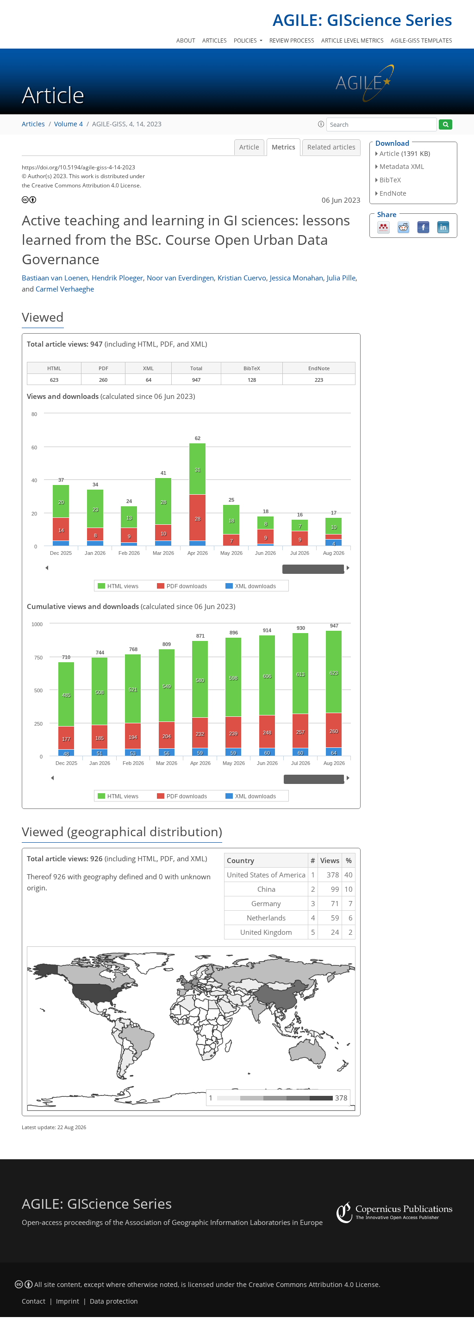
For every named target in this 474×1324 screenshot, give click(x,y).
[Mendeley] (383, 226)
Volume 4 (68, 124)
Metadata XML (402, 166)
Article (249, 147)
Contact (33, 1301)
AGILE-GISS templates (421, 40)
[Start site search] (445, 124)
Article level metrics (352, 40)
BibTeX (390, 179)
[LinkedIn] (443, 226)
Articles (214, 40)
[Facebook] (423, 226)
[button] (321, 124)
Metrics (283, 147)
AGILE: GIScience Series (362, 20)
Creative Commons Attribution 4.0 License (314, 1284)
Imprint (67, 1301)
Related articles (331, 147)
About (185, 40)
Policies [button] (246, 40)
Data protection (114, 1301)
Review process (291, 40)
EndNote (393, 193)
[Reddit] (403, 226)
